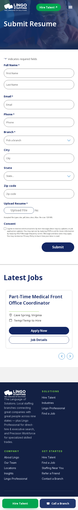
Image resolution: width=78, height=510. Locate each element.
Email (8, 96)
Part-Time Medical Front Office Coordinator (35, 299)
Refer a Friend (51, 473)
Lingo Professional (53, 408)
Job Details (39, 340)
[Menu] (70, 7)
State (8, 168)
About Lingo (11, 457)
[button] (48, 7)
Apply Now (39, 331)
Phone (9, 114)
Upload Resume (16, 203)
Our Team (10, 462)
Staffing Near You (53, 468)
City (7, 150)
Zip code (10, 186)
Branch (9, 132)
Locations (10, 468)
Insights (8, 473)
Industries (48, 402)
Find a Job (48, 413)
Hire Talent (20, 503)
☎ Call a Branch (57, 503)
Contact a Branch (52, 478)
